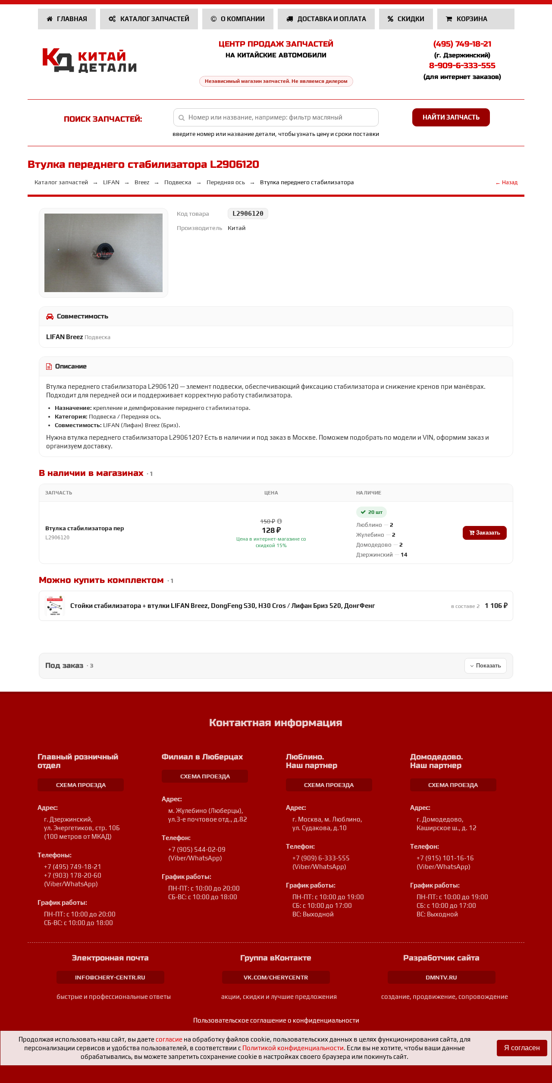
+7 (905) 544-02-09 (197, 849)
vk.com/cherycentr (276, 977)
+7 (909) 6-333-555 (321, 858)
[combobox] (276, 117)
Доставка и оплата (331, 18)
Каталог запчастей (154, 18)
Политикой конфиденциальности (293, 1048)
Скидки (410, 18)
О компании (242, 18)
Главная (71, 18)
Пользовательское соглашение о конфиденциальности (276, 1020)
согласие (169, 1039)
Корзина (472, 18)
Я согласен (522, 1048)
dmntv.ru (441, 977)
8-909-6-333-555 (462, 65)
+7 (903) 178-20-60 (72, 875)
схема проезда (81, 784)
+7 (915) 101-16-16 (445, 858)
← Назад (506, 182)
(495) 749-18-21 (462, 44)
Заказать (487, 532)
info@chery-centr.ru (110, 977)
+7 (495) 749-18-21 (72, 866)
